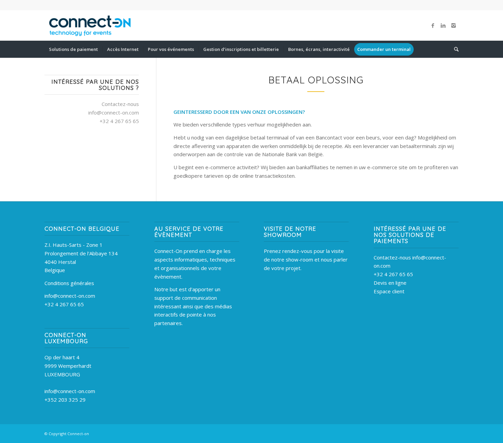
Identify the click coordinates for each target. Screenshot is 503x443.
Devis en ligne (390, 282)
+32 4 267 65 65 (64, 304)
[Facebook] (433, 25)
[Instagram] (453, 25)
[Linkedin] (443, 25)
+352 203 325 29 (65, 399)
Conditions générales (69, 283)
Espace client (389, 291)
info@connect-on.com (113, 112)
